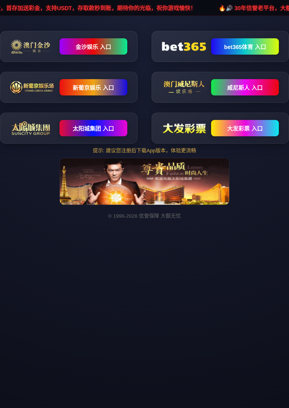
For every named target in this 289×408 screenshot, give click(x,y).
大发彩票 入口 (245, 129)
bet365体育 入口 (245, 47)
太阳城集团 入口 (93, 129)
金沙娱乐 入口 (93, 47)
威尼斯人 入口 (245, 88)
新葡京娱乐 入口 (93, 88)
